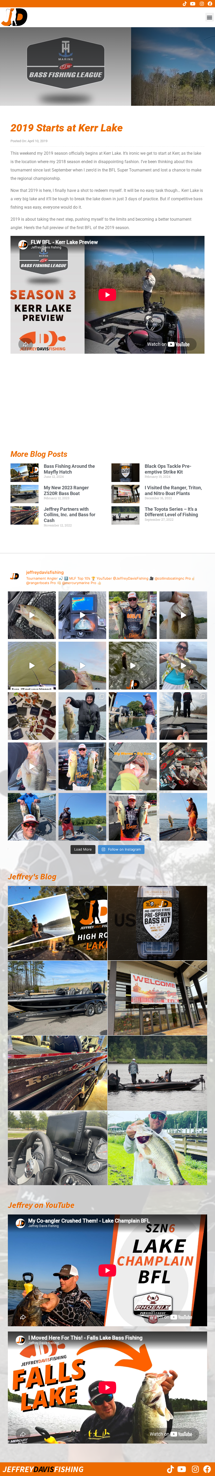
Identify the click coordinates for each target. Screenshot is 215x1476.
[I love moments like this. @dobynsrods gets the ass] (82, 817)
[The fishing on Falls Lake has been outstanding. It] (32, 817)
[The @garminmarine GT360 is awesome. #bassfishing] (82, 615)
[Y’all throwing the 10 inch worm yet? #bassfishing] (32, 615)
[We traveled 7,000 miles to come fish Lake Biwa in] (82, 716)
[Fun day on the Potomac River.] (133, 817)
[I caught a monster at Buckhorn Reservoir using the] (183, 615)
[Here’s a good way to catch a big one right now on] (82, 666)
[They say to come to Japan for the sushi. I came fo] (32, 716)
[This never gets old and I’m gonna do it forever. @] (133, 716)
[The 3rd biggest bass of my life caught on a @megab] (32, 766)
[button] (209, 17)
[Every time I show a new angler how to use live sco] (183, 716)
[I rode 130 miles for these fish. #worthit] (82, 766)
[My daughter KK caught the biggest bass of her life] (183, 666)
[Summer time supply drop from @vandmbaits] (183, 766)
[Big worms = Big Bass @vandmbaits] (133, 766)
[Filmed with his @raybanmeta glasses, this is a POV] (32, 666)
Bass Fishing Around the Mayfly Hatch (69, 469)
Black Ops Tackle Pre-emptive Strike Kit (168, 469)
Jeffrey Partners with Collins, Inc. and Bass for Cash (69, 514)
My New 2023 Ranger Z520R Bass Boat (66, 490)
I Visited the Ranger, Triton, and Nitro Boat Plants (173, 490)
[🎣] (183, 817)
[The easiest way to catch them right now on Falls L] (133, 666)
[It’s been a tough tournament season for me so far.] (133, 615)
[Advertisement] (107, 413)
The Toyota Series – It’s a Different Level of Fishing (171, 512)
